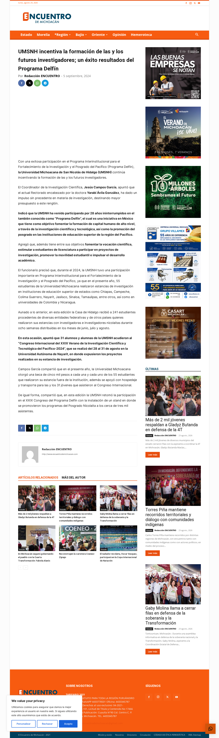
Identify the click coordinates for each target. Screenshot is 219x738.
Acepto (68, 723)
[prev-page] (20, 567)
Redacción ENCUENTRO (42, 76)
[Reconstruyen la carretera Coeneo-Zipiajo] (77, 538)
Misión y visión (105, 734)
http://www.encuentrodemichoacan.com (60, 454)
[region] (44, 713)
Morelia (43, 34)
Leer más (152, 454)
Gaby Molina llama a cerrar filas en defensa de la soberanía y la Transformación (117, 517)
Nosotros (119, 734)
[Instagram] (190, 3)
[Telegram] (45, 83)
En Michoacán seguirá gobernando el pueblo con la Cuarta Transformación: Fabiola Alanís (35, 557)
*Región (61, 34)
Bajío (80, 34)
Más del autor (73, 477)
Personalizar (23, 723)
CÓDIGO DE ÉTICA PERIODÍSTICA (169, 734)
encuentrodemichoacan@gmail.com (102, 723)
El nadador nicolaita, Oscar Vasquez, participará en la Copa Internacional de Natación (118, 557)
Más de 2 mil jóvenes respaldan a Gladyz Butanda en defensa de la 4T (171, 424)
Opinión (119, 34)
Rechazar (47, 723)
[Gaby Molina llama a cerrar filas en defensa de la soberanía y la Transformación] (118, 498)
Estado (26, 34)
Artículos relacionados (38, 477)
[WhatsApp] (37, 83)
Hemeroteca (141, 34)
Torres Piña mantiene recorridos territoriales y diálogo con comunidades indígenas (75, 517)
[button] (197, 35)
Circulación (145, 734)
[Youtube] (199, 3)
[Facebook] (186, 3)
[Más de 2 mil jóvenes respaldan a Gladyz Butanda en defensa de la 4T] (36, 498)
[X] (195, 3)
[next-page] (26, 567)
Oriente (98, 34)
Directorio (132, 734)
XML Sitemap (194, 734)
